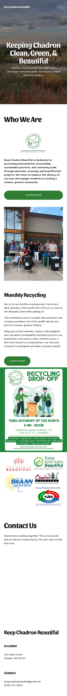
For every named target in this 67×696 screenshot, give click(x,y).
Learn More (17, 361)
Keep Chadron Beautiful (17, 6)
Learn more (33, 195)
